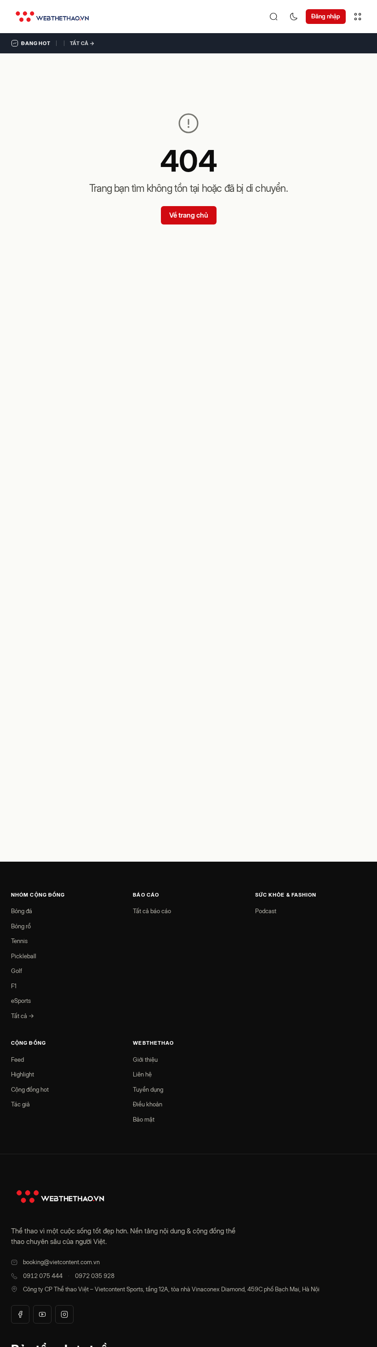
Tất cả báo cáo (152, 911)
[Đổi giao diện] (294, 16)
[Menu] (357, 16)
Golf (16, 970)
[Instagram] (64, 1314)
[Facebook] (20, 1314)
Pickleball (23, 956)
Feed (17, 1059)
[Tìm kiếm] (273, 16)
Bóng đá (21, 911)
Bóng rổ (21, 926)
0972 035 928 (94, 1275)
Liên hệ (142, 1074)
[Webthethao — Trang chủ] (52, 16)
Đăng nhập (325, 16)
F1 (14, 986)
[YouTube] (42, 1314)
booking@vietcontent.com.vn (61, 1262)
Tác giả (20, 1104)
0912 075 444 (43, 1275)
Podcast (265, 911)
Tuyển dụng (148, 1089)
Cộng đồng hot (30, 1089)
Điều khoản (147, 1104)
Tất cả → (82, 43)
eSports (21, 1000)
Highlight (22, 1074)
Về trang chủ (188, 215)
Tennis (19, 940)
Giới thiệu (145, 1059)
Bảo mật (143, 1119)
